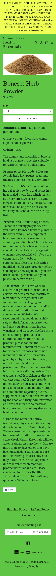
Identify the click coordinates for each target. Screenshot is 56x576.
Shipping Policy (16, 509)
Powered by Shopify (26, 566)
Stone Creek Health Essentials (14, 42)
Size (5, 105)
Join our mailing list (28, 525)
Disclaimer (28, 515)
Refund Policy (40, 509)
